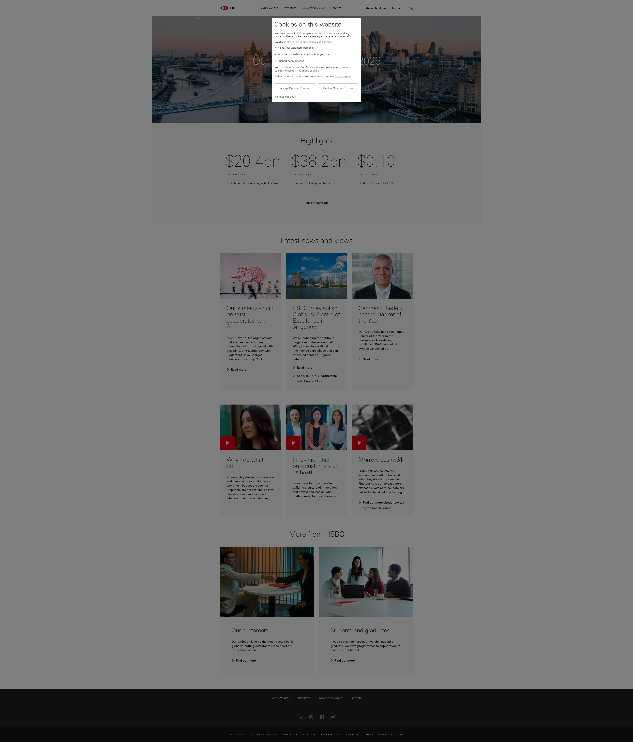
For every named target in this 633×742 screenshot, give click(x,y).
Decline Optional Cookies (338, 88)
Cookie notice (343, 76)
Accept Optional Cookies (294, 88)
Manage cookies (284, 96)
